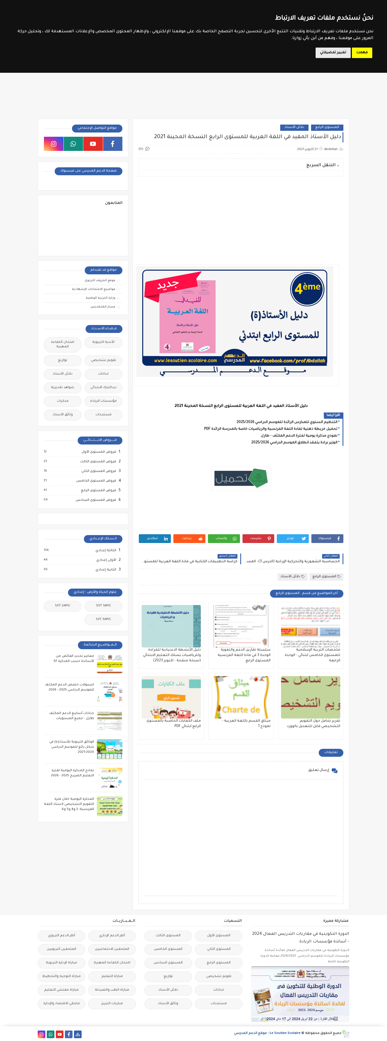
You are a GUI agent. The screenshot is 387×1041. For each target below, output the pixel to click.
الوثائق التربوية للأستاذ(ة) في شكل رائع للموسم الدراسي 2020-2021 (71, 747)
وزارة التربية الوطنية (100, 298)
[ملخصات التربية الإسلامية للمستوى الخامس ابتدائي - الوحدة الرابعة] (310, 626)
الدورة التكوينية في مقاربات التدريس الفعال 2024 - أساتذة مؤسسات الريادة (300, 938)
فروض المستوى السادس (95, 500)
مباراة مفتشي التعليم (61, 990)
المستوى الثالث (168, 936)
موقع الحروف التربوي (100, 280)
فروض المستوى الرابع (98, 491)
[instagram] (53, 144)
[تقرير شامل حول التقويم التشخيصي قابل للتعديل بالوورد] (310, 697)
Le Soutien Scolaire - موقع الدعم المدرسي (267, 1033)
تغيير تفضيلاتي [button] (333, 53)
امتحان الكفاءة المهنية (62, 345)
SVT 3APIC (103, 619)
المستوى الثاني (219, 949)
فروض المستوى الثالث (98, 462)
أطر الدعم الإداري (112, 936)
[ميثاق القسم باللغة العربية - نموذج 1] (241, 697)
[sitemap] (78, 1034)
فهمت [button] (362, 53)
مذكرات (63, 401)
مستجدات (103, 415)
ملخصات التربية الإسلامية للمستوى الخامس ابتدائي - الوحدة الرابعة (312, 655)
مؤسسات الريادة (103, 401)
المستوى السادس (168, 963)
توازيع (62, 360)
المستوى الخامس (168, 949)
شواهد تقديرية (62, 388)
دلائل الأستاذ (294, 127)
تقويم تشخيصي (103, 360)
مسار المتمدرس (102, 307)
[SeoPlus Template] (345, 1034)
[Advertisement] (240, 220)
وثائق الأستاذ (63, 415)
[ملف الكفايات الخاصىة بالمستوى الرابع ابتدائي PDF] (171, 697)
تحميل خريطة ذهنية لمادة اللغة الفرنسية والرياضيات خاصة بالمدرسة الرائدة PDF (270, 429)
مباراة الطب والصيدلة (112, 990)
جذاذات (103, 374)
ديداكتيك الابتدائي (103, 388)
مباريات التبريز (112, 1004)
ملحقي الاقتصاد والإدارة (61, 1004)
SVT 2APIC (62, 606)
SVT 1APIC (103, 606)
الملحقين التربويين (61, 949)
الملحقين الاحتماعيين (112, 949)
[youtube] (93, 144)
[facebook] (113, 144)
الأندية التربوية (103, 342)
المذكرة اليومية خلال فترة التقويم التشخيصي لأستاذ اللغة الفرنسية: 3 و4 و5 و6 (69, 804)
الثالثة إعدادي (105, 551)
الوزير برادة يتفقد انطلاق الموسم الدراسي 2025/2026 (294, 443)
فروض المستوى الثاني (98, 471)
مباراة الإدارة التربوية (61, 963)
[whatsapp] (73, 144)
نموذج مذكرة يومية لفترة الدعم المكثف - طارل (299, 436)
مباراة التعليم (112, 976)
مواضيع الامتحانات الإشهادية (93, 289)
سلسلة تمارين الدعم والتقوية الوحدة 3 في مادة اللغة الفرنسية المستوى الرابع (244, 655)
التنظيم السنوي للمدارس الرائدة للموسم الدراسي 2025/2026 (287, 422)
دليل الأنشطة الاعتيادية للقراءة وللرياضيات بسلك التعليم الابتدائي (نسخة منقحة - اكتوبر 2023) (172, 655)
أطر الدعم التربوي (61, 936)
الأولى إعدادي (106, 560)
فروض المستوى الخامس (96, 481)
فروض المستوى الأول (98, 452)
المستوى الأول (218, 936)
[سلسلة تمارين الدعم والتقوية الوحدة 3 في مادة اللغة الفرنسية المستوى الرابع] (241, 626)
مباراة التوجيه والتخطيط (61, 976)
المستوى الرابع (327, 127)
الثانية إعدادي (105, 570)
